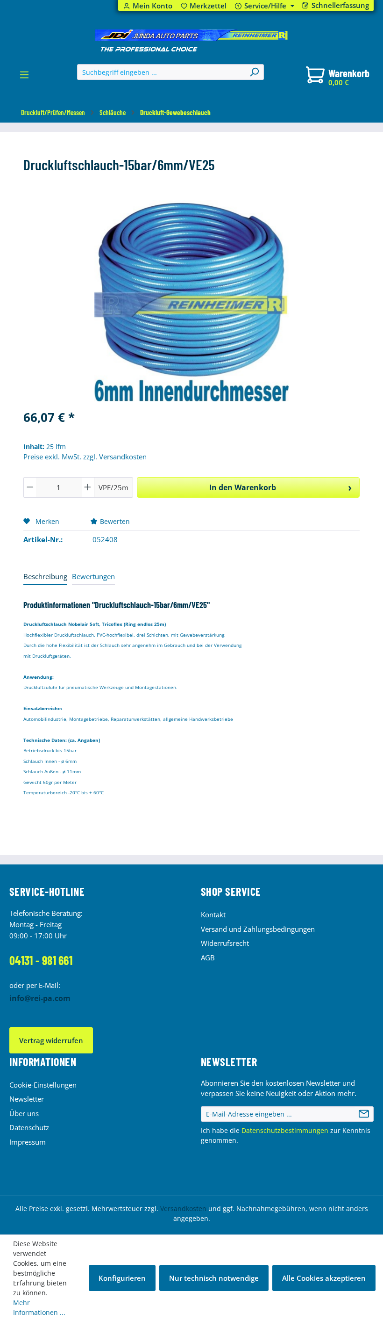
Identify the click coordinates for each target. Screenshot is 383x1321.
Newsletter (26, 1098)
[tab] (45, 577)
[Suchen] (254, 72)
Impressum (27, 1142)
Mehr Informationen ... (39, 1307)
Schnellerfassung (340, 5)
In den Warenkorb (242, 487)
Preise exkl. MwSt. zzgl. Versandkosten (85, 456)
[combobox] (161, 72)
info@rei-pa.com (40, 998)
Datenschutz (29, 1127)
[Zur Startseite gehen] (191, 40)
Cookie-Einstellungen (43, 1084)
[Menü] (24, 77)
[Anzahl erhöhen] (87, 487)
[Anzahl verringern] (29, 487)
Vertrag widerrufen (51, 1040)
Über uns (24, 1113)
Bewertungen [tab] (93, 576)
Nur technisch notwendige (214, 1278)
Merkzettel (203, 6)
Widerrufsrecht (225, 943)
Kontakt (213, 914)
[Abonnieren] (364, 1114)
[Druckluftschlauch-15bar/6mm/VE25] (191, 300)
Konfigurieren (122, 1278)
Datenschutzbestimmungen (284, 1130)
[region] (191, 300)
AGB (208, 957)
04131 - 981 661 (40, 960)
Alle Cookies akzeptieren (324, 1278)
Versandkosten (183, 1208)
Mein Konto (152, 6)
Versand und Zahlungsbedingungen (258, 929)
